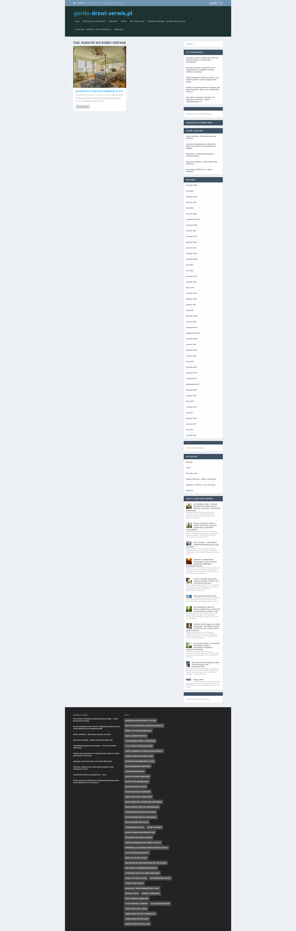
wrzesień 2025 (191, 225)
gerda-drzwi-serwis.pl (87, 95)
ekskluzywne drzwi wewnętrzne (140, 832)
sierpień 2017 (191, 395)
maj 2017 (189, 413)
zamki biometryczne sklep (137, 919)
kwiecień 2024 (191, 242)
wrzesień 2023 (191, 259)
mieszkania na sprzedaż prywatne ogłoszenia (145, 863)
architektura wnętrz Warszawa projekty (144, 726)
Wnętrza (119, 30)
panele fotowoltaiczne (136, 878)
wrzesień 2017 (191, 390)
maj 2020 (189, 310)
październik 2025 (193, 219)
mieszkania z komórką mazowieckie (141, 868)
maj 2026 (189, 191)
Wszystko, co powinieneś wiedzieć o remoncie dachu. (200, 155)
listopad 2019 (191, 327)
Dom (77, 21)
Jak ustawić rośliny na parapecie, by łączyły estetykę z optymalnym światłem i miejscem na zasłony (203, 646)
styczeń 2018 (191, 367)
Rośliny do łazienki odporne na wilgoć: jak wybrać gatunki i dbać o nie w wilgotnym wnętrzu (203, 89)
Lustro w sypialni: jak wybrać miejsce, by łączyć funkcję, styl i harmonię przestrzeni (206, 581)
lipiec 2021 (190, 287)
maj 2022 (189, 265)
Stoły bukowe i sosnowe (136, 903)
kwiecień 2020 (191, 316)
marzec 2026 (191, 202)
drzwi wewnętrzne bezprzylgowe (140, 812)
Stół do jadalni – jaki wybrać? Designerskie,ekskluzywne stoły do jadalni (202, 544)
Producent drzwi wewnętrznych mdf (142, 888)
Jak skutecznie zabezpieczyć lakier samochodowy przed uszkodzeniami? (205, 664)
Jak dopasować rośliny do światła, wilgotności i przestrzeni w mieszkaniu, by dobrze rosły (207, 609)
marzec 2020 (191, 322)
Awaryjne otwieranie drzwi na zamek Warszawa (92, 761)
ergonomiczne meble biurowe (138, 837)
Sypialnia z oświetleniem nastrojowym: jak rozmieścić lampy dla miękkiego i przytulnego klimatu (201, 562)
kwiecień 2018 (191, 350)
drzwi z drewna (154, 827)
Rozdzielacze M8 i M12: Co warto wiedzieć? (199, 170)
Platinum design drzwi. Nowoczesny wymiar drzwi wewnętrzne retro (93, 768)
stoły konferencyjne (160, 903)
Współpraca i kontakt (94, 21)
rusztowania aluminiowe (136, 898)
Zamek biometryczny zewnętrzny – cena (89, 775)
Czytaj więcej (83, 107)
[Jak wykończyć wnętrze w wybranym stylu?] (99, 67)
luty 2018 (189, 361)
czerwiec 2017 (191, 407)
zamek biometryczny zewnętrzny (140, 914)
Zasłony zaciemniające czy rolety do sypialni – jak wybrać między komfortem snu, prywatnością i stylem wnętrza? (203, 627)
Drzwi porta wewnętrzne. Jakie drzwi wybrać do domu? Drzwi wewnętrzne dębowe (201, 146)
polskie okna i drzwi (134, 883)
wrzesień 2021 (191, 276)
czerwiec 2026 (191, 185)
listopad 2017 (191, 378)
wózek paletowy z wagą (136, 909)
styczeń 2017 (191, 435)
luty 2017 (189, 430)
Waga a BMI (198, 679)
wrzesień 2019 (191, 339)
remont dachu (132, 893)
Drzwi (124, 21)
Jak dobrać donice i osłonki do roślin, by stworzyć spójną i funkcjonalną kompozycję (202, 60)
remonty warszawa (151, 893)
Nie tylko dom (137, 21)
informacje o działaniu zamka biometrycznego (146, 848)
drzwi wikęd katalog (134, 827)
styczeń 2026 (191, 214)
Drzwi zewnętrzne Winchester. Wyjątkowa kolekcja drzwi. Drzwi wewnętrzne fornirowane (96, 781)
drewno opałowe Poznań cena (139, 756)
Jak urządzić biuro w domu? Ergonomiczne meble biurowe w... (108, 3)
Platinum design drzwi (160, 878)
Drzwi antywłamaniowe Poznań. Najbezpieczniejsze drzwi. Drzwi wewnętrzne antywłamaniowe (96, 727)
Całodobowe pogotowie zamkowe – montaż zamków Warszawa (94, 747)
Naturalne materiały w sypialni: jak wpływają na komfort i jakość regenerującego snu (200, 99)
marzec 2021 (191, 305)
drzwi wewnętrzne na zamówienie (140, 817)
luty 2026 (189, 208)
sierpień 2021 (191, 282)
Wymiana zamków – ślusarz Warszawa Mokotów (201, 163)
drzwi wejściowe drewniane (137, 792)
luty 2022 (189, 270)
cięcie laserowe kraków (135, 736)
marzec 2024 (191, 248)
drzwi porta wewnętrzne (136, 781)
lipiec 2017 (190, 401)
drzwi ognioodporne (134, 771)
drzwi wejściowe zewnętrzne (138, 797)
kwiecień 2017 (191, 418)
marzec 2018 (191, 356)
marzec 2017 (191, 424)
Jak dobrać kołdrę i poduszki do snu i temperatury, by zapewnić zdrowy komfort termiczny (201, 70)
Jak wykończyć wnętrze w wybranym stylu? (99, 91)
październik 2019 (193, 333)
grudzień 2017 (191, 373)
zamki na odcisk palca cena (137, 924)
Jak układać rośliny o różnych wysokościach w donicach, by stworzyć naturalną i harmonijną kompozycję (203, 507)
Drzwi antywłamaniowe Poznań (139, 761)
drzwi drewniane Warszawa (137, 766)
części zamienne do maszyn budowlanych (144, 751)
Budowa (113, 21)
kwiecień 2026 (191, 196)
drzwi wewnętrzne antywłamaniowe (142, 807)
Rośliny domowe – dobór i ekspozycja (166, 21)
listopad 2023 (191, 253)
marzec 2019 (191, 344)
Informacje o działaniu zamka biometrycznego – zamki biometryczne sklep (95, 720)
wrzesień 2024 (191, 236)
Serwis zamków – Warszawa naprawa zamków (201, 137)
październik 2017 (193, 384)
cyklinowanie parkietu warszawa (140, 741)
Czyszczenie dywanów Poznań (138, 746)
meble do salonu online (136, 858)
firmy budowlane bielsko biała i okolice (143, 842)
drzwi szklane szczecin (135, 787)
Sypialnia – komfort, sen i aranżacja (93, 30)
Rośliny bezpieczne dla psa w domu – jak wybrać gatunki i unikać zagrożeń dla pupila (202, 79)
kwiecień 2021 (191, 299)
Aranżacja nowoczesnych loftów (140, 720)
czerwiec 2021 (191, 293)
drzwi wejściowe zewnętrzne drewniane (143, 802)
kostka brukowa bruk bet (137, 853)
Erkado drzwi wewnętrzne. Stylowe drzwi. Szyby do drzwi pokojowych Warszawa (96, 754)
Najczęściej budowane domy (205, 596)
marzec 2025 (191, 231)
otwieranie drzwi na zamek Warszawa (142, 873)
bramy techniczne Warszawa (138, 731)
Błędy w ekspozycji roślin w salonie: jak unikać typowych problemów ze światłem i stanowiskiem (201, 526)
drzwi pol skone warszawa (137, 776)
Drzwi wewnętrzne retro (136, 822)
